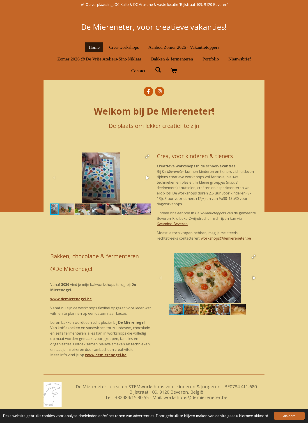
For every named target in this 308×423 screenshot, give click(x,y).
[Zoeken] (158, 70)
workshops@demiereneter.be (226, 238)
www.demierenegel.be (71, 298)
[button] (147, 156)
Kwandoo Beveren (172, 223)
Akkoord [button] (289, 416)
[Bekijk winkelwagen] (174, 70)
